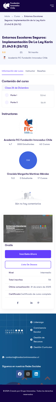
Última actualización (19, 287)
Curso (17, 16)
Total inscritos (15, 279)
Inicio (7, 16)
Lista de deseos (29, 264)
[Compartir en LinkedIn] (31, 303)
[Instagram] (28, 374)
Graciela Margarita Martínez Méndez (28, 173)
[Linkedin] (36, 374)
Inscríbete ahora (28, 254)
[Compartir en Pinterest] (38, 303)
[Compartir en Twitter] (25, 303)
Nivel (11, 272)
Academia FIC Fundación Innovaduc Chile (27, 58)
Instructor (30, 71)
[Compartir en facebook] (18, 303)
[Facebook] (20, 374)
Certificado (14, 294)
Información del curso (12, 71)
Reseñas (41, 71)
